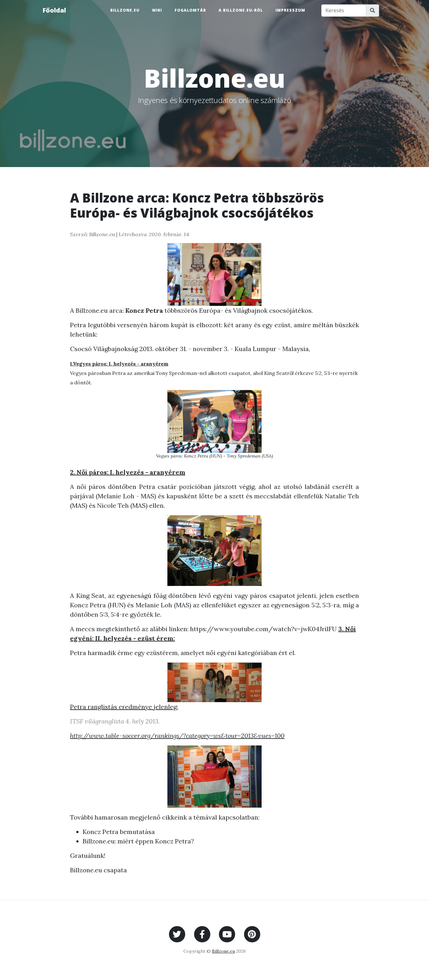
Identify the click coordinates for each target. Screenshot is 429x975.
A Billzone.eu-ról (241, 10)
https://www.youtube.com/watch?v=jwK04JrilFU (263, 629)
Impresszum (290, 10)
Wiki (157, 10)
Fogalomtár (190, 10)
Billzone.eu (124, 10)
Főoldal (54, 10)
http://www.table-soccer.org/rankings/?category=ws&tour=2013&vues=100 (177, 735)
